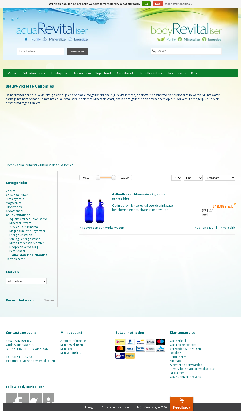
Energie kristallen (20, 235)
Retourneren (178, 357)
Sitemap (175, 361)
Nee (158, 4)
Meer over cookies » (178, 4)
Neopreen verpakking (23, 247)
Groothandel (126, 73)
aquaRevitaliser (151, 73)
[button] (181, 403)
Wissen (49, 300)
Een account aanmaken (116, 407)
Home (10, 165)
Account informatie (73, 341)
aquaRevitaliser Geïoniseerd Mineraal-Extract (28, 221)
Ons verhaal (178, 341)
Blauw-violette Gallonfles (56, 165)
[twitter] (24, 403)
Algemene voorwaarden (186, 365)
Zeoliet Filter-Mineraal (24, 227)
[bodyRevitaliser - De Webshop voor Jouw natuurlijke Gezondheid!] (120, 34)
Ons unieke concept (183, 345)
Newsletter (77, 51)
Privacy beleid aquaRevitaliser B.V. (192, 369)
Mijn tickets (67, 349)
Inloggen (90, 407)
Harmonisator (177, 73)
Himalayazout (60, 73)
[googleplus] (36, 403)
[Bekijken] (157, 211)
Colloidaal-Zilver (33, 73)
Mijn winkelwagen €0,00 (152, 407)
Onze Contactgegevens (185, 377)
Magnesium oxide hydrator (27, 231)
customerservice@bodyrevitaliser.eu (30, 361)
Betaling (175, 353)
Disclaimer (177, 373)
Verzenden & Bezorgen (185, 349)
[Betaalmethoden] (120, 344)
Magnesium (82, 73)
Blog (194, 73)
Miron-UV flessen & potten (26, 243)
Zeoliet (13, 73)
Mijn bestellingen (71, 345)
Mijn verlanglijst (70, 353)
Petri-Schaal (17, 251)
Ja (146, 4)
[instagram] (48, 403)
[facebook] (11, 403)
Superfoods (103, 73)
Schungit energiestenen (24, 239)
